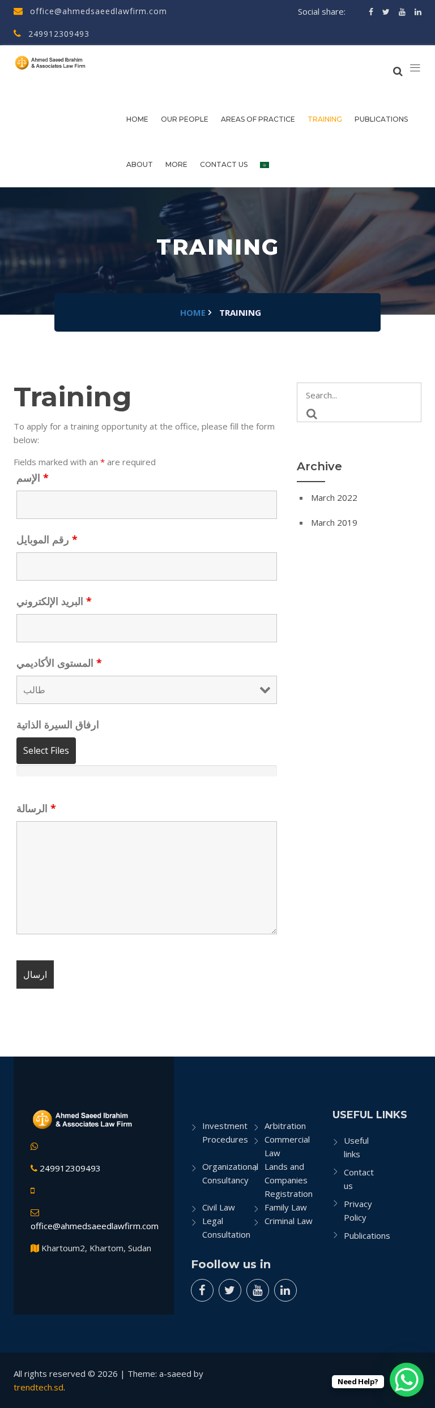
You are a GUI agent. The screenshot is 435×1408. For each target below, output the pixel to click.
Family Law (286, 1207)
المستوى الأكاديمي (59, 662)
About (139, 164)
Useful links (356, 1147)
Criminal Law (289, 1220)
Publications (381, 119)
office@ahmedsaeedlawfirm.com (97, 11)
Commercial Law (287, 1146)
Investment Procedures (225, 1132)
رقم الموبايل (47, 539)
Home (137, 119)
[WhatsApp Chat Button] (407, 1380)
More (176, 164)
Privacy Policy (358, 1210)
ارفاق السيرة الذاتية (57, 724)
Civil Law (218, 1207)
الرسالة (36, 808)
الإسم (32, 477)
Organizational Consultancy (227, 1173)
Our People (184, 119)
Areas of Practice (258, 119)
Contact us (224, 164)
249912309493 (57, 33)
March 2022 (334, 497)
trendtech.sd (38, 1387)
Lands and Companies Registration (289, 1180)
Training (325, 119)
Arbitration (285, 1125)
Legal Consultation (226, 1227)
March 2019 (334, 522)
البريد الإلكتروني (54, 601)
